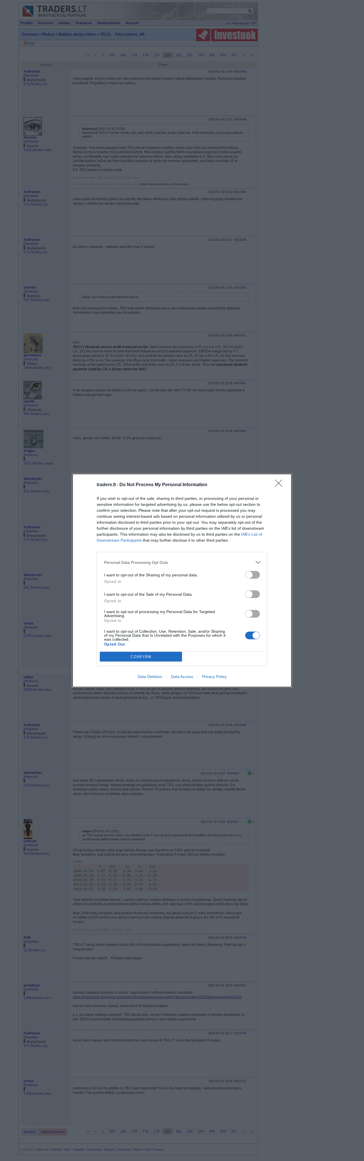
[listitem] (182, 562)
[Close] (280, 485)
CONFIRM (141, 657)
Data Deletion (150, 676)
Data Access (182, 676)
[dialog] (182, 580)
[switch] (252, 575)
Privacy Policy (214, 676)
